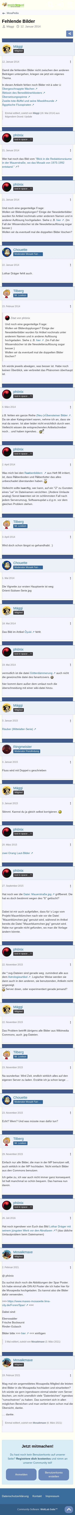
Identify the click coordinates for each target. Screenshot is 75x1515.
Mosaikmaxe (38, 1341)
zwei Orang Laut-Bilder (16, 853)
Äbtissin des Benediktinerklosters (22, 92)
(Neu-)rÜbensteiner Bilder (52, 415)
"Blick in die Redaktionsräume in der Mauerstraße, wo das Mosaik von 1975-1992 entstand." (37, 162)
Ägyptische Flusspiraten (16, 104)
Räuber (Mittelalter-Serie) (17, 729)
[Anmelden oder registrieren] (60, 5)
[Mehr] (70, 62)
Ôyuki (28, 631)
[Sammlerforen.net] (13, 5)
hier (58, 220)
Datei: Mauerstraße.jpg (37, 894)
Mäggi (10, 26)
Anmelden (21, 1474)
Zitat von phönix (20, 317)
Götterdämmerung (41, 673)
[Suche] (51, 5)
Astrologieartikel (18, 976)
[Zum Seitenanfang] (69, 1509)
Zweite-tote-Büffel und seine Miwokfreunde (28, 100)
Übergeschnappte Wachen (18, 88)
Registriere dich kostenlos (33, 1458)
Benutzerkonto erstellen (54, 1474)
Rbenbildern (33, 472)
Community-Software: (37, 1509)
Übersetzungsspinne (14, 96)
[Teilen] (69, 34)
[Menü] (70, 5)
